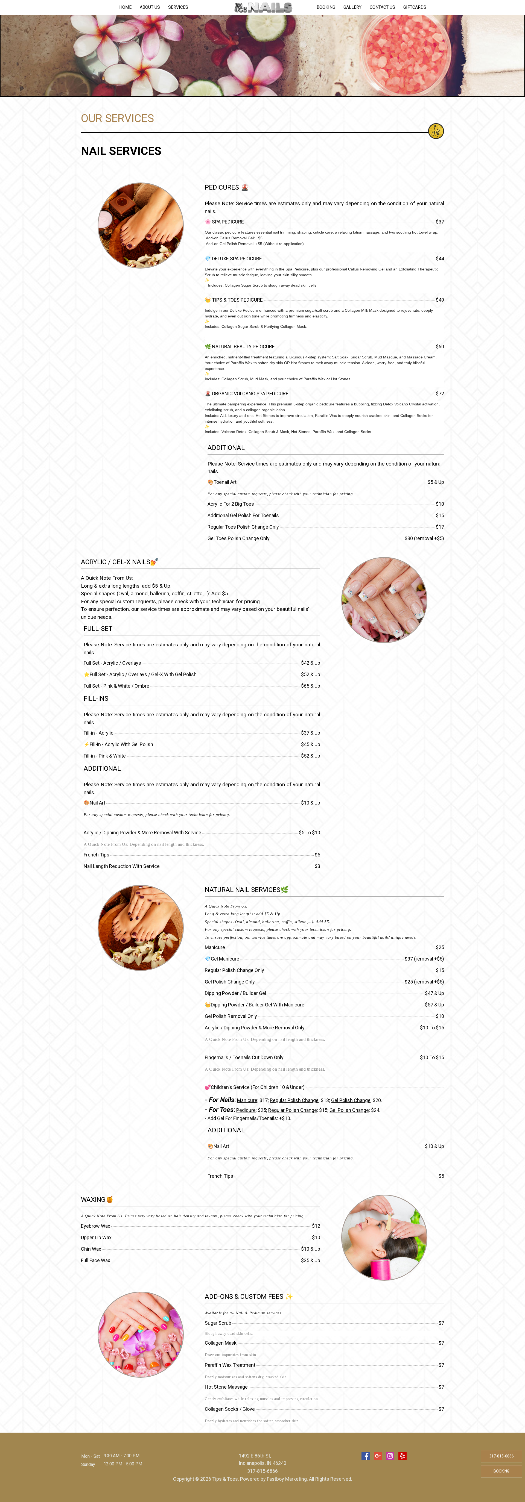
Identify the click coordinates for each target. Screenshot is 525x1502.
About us (150, 7)
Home (125, 7)
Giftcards (414, 7)
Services (178, 7)
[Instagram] (390, 1456)
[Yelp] (402, 1456)
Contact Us (382, 7)
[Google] (378, 1456)
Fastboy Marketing (287, 1479)
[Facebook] (365, 1456)
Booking (326, 7)
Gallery (352, 7)
